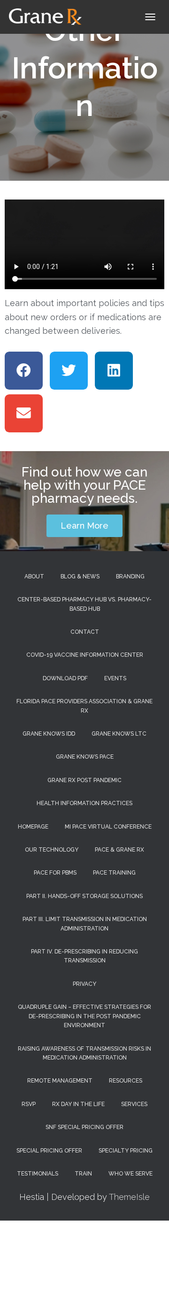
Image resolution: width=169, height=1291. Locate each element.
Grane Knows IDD (49, 733)
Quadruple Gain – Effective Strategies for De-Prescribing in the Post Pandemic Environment (84, 1016)
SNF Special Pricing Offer (84, 1127)
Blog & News (80, 576)
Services (134, 1104)
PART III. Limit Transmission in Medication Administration (85, 923)
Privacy (84, 984)
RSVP (29, 1104)
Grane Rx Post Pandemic (84, 780)
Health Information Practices (84, 803)
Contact (84, 632)
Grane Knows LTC (119, 733)
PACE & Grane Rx (119, 849)
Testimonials (37, 1173)
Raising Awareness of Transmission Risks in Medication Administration (84, 1053)
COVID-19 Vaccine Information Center (84, 655)
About (34, 576)
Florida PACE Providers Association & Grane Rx (84, 706)
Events (115, 678)
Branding (130, 576)
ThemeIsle (129, 1197)
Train (83, 1173)
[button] (24, 371)
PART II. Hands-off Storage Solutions (84, 896)
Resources (125, 1080)
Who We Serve (130, 1173)
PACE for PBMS (55, 872)
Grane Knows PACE (85, 756)
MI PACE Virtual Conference (108, 826)
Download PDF (65, 678)
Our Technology (51, 849)
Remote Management (59, 1080)
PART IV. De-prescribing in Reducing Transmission (84, 956)
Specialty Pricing (126, 1150)
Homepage (33, 826)
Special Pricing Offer (49, 1150)
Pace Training (114, 872)
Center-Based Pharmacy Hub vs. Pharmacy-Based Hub (84, 604)
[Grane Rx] (49, 16)
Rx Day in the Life (78, 1104)
